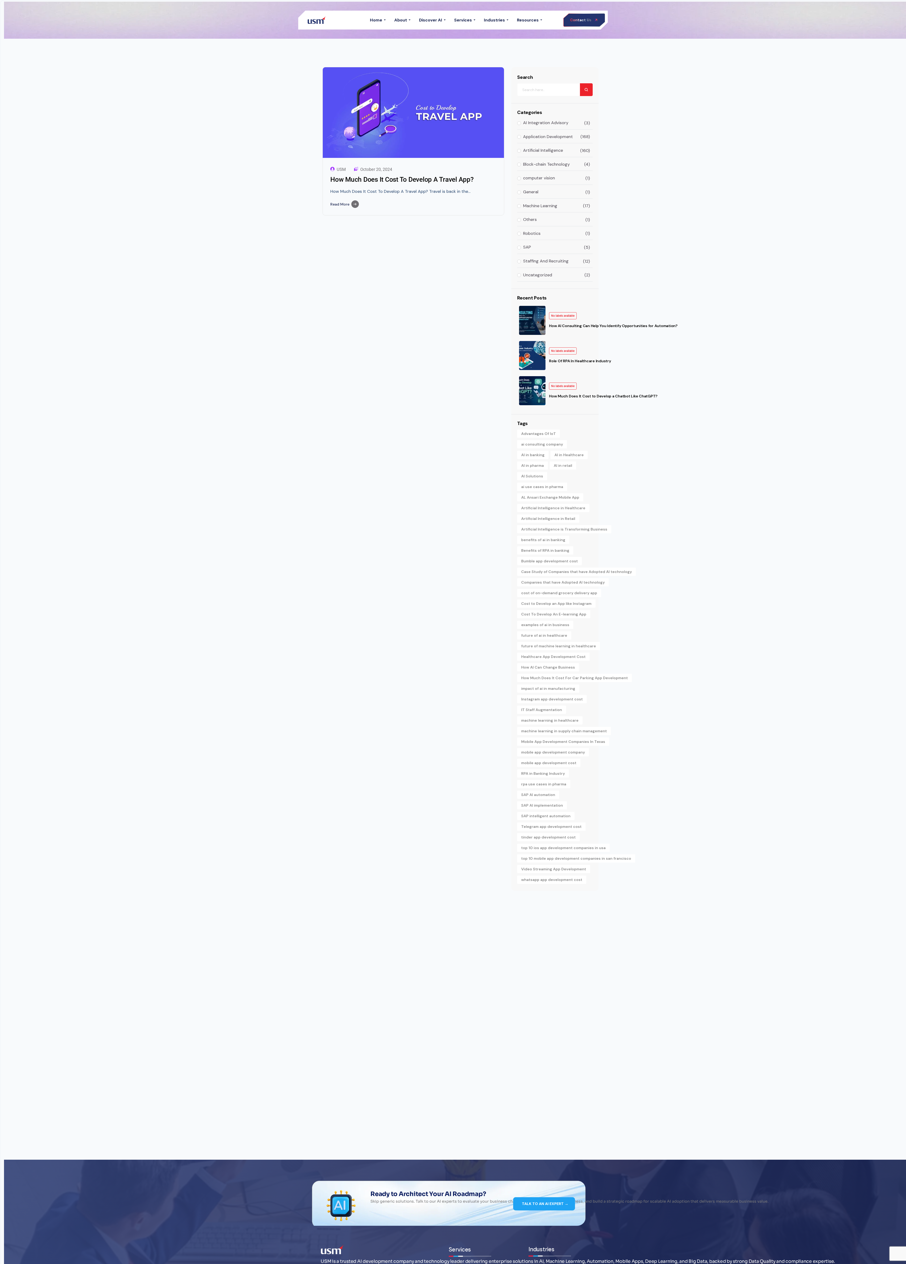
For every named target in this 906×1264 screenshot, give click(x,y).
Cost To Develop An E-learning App (553, 614)
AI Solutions (532, 476)
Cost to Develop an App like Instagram (556, 603)
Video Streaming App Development (553, 869)
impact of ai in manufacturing (548, 688)
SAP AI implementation (542, 805)
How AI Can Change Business (548, 667)
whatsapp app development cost (551, 879)
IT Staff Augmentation (541, 709)
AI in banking (533, 454)
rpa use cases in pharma (543, 784)
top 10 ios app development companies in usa (563, 847)
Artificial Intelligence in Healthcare (553, 508)
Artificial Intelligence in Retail (548, 518)
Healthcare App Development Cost (553, 656)
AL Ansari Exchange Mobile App (550, 497)
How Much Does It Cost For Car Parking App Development (574, 677)
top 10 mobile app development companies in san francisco (576, 858)
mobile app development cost (548, 762)
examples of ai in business (545, 624)
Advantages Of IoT (538, 433)
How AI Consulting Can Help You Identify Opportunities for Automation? (613, 325)
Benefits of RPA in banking (545, 550)
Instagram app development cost (552, 699)
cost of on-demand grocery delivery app (559, 592)
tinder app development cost (548, 837)
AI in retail (563, 465)
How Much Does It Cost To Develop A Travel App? (402, 179)
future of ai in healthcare (544, 635)
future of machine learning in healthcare (558, 646)
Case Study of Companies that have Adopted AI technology (576, 571)
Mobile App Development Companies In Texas (563, 741)
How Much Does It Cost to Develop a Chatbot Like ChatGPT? (603, 396)
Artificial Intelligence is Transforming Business (564, 529)
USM (341, 169)
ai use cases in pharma (542, 486)
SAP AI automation (538, 794)
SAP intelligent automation (545, 815)
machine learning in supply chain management (564, 731)
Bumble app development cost (549, 561)
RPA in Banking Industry (543, 773)
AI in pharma (532, 465)
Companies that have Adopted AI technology (563, 582)
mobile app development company (553, 752)
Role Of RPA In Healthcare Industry (580, 360)
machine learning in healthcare (550, 720)
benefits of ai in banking (543, 539)
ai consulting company (542, 444)
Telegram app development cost (551, 826)
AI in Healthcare (569, 454)
